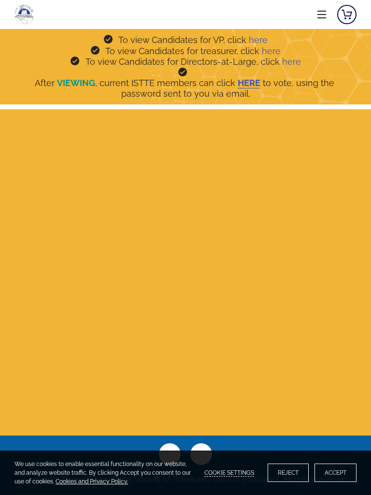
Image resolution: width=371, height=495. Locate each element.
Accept (335, 472)
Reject (288, 472)
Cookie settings (229, 472)
